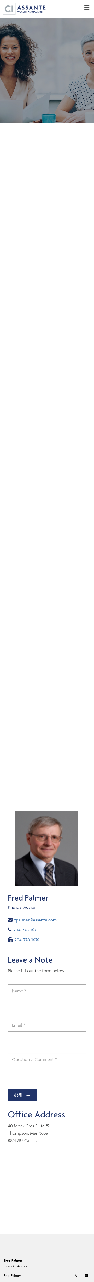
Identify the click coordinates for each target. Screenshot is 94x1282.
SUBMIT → (23, 1095)
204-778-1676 (26, 940)
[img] (47, 61)
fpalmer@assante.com (35, 920)
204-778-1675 (31, 930)
